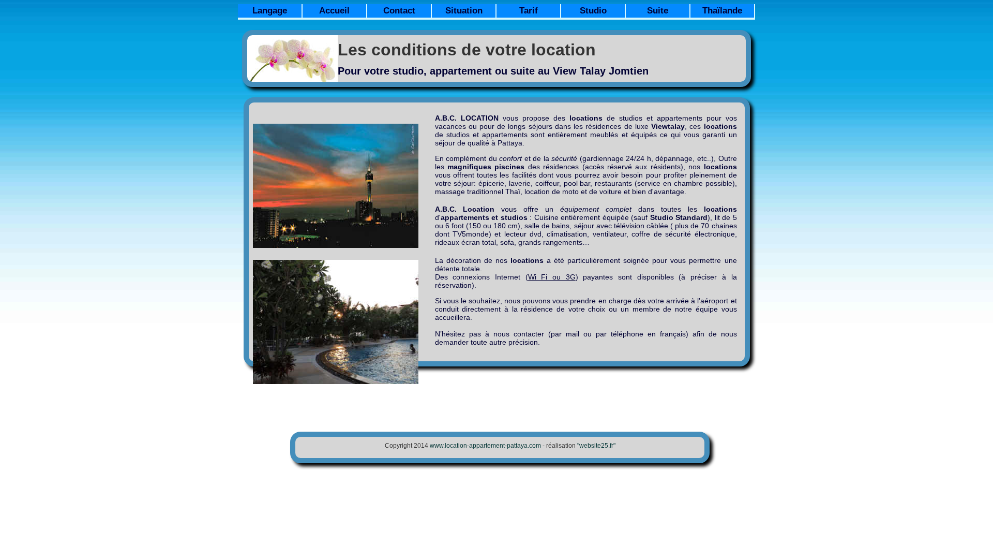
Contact (399, 11)
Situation (464, 11)
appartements (679, 118)
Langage (269, 11)
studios (630, 118)
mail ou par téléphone (604, 334)
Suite (657, 11)
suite (522, 71)
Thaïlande (722, 11)
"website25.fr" (596, 445)
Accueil (334, 11)
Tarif (528, 11)
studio (408, 71)
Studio (593, 11)
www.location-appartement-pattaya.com (485, 445)
